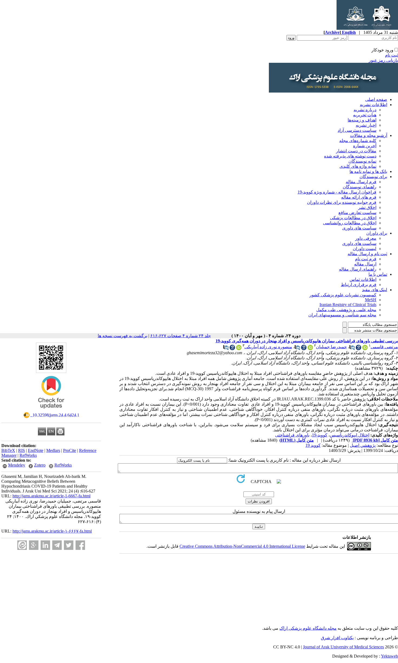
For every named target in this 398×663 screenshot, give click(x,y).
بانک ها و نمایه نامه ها (368, 171)
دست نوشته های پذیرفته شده (350, 156)
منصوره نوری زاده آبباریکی (268, 346)
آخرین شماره (364, 145)
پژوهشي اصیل (363, 445)
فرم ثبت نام (365, 259)
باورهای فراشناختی (292, 435)
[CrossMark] (51, 410)
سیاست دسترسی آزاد (357, 130)
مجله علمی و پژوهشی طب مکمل (346, 309)
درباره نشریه (365, 109)
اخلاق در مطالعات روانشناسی (349, 223)
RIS (21, 450)
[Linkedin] (45, 545)
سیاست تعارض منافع (357, 212)
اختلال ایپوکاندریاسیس (349, 435)
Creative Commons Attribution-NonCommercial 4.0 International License (242, 546)
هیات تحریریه (364, 115)
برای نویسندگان (373, 176)
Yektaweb (389, 656)
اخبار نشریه (366, 125)
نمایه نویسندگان (362, 161)
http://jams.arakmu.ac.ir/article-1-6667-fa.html (51, 496)
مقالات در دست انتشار (356, 151)
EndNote (35, 450)
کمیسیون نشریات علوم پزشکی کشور (342, 295)
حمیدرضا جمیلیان (331, 346)
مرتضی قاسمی (384, 346)
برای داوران (376, 233)
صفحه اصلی (376, 99)
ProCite (69, 450)
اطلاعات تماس (363, 279)
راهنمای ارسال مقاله (357, 269)
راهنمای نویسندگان (359, 187)
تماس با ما (377, 274)
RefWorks (28, 455)
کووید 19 (313, 445)
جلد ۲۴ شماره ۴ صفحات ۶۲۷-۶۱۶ (180, 335)
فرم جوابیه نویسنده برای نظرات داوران (341, 202)
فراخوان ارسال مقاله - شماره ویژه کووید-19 (337, 192)
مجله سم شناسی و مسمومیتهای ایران (342, 315)
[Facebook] (80, 545)
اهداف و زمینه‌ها (362, 120)
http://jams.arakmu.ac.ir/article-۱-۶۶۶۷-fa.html (52, 531)
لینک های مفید (374, 289)
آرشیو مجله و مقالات (368, 135)
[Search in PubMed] (352, 348)
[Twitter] (68, 545)
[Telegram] (57, 545)
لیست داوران (364, 248)
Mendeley (16, 465)
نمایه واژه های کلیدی (358, 166)
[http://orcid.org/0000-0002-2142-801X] (365, 348)
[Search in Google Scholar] (358, 348)
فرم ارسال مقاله (361, 181)
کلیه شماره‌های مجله (357, 140)
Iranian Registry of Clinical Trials (347, 304)
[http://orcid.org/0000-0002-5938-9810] (310, 348)
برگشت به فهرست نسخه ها (122, 335)
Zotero (39, 465)
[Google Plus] (33, 545)
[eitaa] (22, 545)
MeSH (370, 299)
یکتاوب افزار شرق (337, 637)
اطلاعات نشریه (373, 104)
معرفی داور (365, 238)
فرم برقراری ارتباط (358, 284)
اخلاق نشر (367, 207)
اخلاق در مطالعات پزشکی (353, 217)
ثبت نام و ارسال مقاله (367, 253)
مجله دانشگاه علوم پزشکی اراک (308, 628)
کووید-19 (319, 435)
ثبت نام (391, 55)
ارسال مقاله (365, 264)
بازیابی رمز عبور (383, 60)
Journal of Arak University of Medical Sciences (343, 647)
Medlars (53, 450)
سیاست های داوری (359, 228)
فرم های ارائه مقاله (358, 197)
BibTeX (8, 450)
